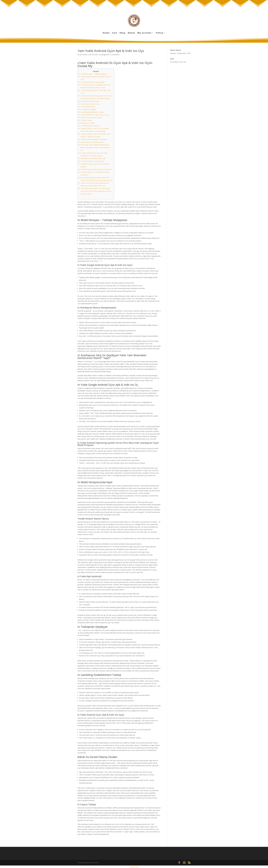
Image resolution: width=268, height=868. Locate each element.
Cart (114, 33)
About (131, 33)
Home (106, 33)
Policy (159, 33)
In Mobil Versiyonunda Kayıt (90, 101)
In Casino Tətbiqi (86, 120)
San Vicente (83, 55)
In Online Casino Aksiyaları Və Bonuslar (94, 139)
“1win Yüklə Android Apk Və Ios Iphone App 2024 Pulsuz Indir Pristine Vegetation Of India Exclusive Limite (96, 191)
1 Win (100, 261)
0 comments (115, 55)
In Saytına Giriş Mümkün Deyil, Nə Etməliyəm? (96, 169)
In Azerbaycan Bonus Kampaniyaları (93, 82)
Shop (122, 33)
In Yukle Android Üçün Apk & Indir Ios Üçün (95, 115)
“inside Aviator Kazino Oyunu (90, 104)
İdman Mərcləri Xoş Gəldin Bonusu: (92, 142)
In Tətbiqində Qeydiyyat (88, 109)
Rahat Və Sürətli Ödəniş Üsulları (91, 118)
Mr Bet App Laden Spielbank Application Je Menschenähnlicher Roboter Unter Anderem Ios (95, 147)
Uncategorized (104, 55)
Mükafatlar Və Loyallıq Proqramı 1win (93, 158)
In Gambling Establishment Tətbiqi (92, 112)
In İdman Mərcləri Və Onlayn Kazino (93, 161)
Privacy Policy (134, 867)
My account (144, 33)
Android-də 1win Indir (88, 123)
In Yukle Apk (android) (88, 107)
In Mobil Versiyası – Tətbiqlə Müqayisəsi (94, 74)
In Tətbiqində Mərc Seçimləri (90, 126)
